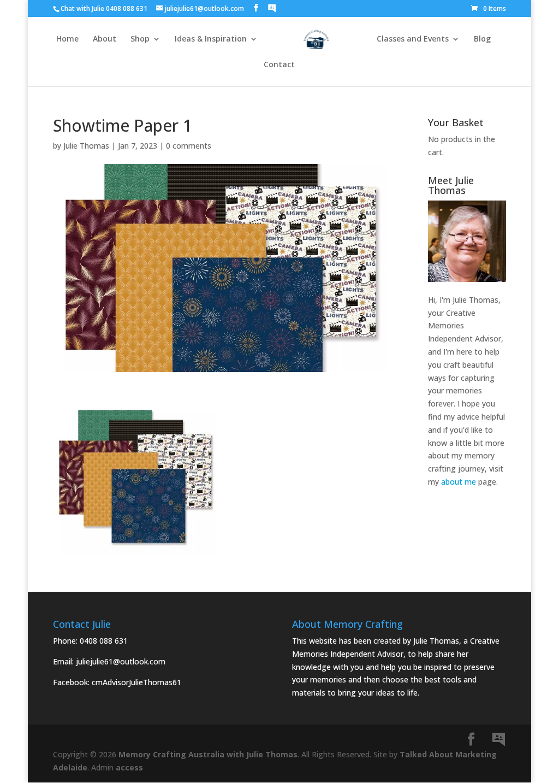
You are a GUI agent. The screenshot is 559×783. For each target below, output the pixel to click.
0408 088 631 (104, 640)
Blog (482, 39)
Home (67, 39)
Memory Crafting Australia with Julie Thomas (208, 754)
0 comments (188, 145)
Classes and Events (413, 39)
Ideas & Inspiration (211, 39)
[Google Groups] (272, 8)
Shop (140, 39)
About (104, 39)
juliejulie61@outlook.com (120, 661)
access (129, 767)
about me (458, 481)
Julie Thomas (86, 145)
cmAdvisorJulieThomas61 (136, 682)
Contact (279, 65)
